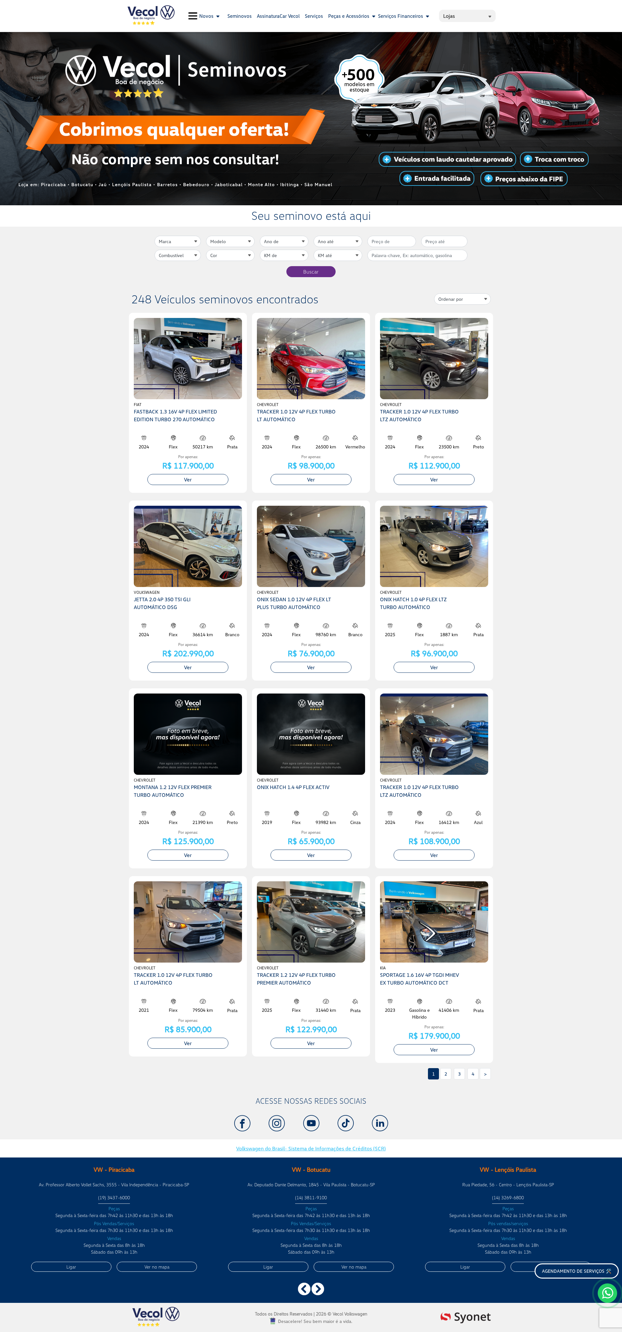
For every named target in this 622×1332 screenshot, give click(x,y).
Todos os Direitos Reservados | (311, 1313)
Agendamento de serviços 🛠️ (576, 1271)
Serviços (314, 16)
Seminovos (239, 16)
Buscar (310, 271)
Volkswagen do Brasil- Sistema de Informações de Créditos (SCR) (311, 1148)
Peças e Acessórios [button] (349, 16)
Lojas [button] (449, 16)
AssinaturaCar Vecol (278, 16)
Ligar (71, 1267)
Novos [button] (207, 16)
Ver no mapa (156, 1267)
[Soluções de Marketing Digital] (466, 1316)
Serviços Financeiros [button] (401, 16)
